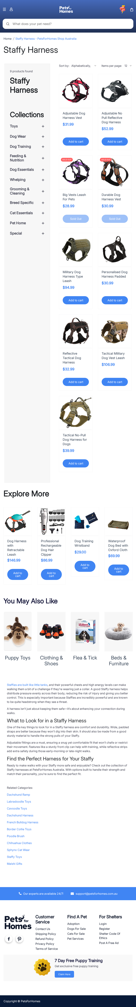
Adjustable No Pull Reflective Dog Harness (112, 117)
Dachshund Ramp (18, 794)
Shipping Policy (45, 934)
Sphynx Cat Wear (18, 850)
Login (103, 924)
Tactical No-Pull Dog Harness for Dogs (75, 439)
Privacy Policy (44, 944)
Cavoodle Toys (17, 808)
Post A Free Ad (109, 943)
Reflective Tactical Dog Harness (72, 358)
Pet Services (75, 938)
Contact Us (42, 929)
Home (8, 38)
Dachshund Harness (20, 815)
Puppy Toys (17, 658)
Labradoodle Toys (19, 801)
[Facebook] (9, 940)
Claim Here (64, 974)
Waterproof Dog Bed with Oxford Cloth (118, 545)
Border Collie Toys (19, 829)
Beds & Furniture (119, 661)
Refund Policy (44, 939)
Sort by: (64, 65)
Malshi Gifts (14, 863)
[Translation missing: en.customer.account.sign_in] (11, 9)
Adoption (73, 924)
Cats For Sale (76, 933)
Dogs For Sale (76, 928)
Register (104, 928)
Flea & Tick (85, 658)
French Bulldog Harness (22, 822)
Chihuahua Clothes (19, 843)
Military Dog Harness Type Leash (73, 276)
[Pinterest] (19, 940)
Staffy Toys (14, 857)
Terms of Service (46, 948)
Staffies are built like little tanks (27, 685)
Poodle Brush (15, 836)
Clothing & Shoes (51, 661)
